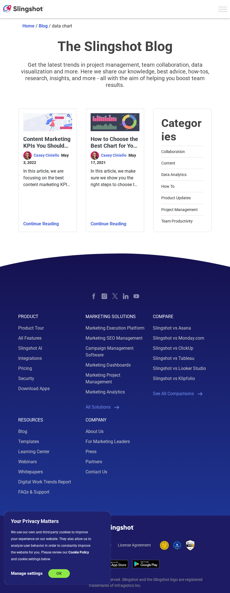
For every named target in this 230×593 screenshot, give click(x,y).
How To (167, 186)
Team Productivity (177, 221)
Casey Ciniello (47, 155)
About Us (95, 431)
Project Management (179, 209)
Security (26, 378)
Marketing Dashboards (108, 365)
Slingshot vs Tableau (173, 358)
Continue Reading (41, 223)
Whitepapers (30, 471)
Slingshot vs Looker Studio (179, 368)
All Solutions (98, 407)
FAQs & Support (33, 492)
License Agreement (134, 545)
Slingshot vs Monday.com (178, 338)
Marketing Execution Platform (115, 328)
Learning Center (33, 451)
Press (91, 451)
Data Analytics (174, 174)
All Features (30, 338)
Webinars (27, 461)
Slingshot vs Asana (172, 328)
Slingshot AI (30, 348)
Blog (43, 26)
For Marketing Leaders (108, 441)
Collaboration (173, 151)
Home (28, 26)
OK (59, 573)
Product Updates (176, 198)
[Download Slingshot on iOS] (112, 564)
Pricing (25, 368)
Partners (94, 461)
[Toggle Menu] (222, 9)
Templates (28, 441)
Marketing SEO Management (114, 338)
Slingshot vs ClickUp (173, 348)
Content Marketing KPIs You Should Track (46, 142)
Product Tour (31, 328)
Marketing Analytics (105, 392)
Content (168, 163)
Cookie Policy (78, 552)
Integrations (30, 358)
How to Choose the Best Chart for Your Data (114, 142)
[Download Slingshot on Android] (145, 564)
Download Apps (34, 388)
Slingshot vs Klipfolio (174, 378)
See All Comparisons (173, 393)
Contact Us (96, 471)
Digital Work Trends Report (44, 482)
